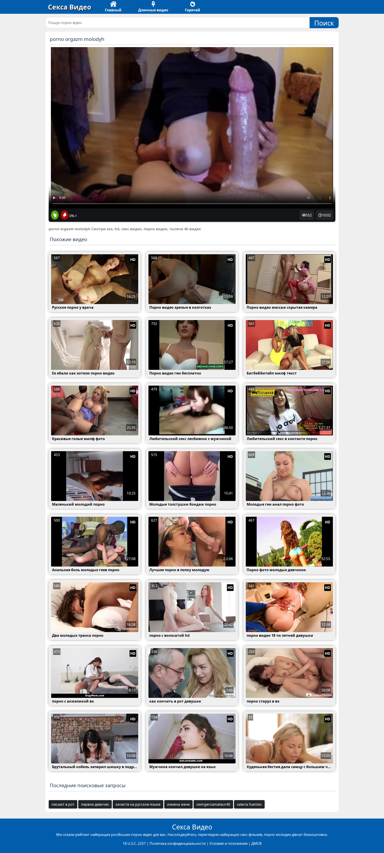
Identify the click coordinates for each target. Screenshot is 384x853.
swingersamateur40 (213, 804)
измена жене (178, 804)
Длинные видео (153, 10)
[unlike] (64, 215)
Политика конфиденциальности (178, 843)
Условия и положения (228, 843)
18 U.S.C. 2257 (134, 843)
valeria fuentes (249, 804)
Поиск (324, 23)
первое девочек (95, 804)
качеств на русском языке (138, 804)
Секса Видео (69, 7)
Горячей (192, 10)
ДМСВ (256, 843)
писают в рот (63, 804)
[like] (55, 215)
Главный (113, 10)
